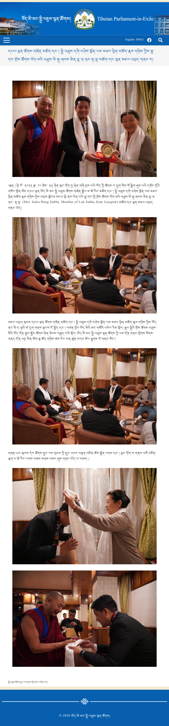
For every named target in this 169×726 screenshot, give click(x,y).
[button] (7, 40)
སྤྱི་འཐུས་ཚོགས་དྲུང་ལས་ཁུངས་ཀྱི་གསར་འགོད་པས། (27, 682)
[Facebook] (149, 40)
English (129, 40)
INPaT (140, 40)
